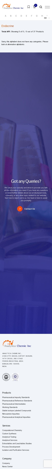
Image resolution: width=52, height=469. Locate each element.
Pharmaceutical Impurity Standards (16, 397)
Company (6, 463)
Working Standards (10, 407)
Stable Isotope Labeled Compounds (16, 410)
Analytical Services (9, 440)
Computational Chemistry (12, 430)
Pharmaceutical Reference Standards (17, 401)
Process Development (11, 447)
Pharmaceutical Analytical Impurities (16, 417)
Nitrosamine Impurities (11, 414)
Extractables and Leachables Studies (17, 443)
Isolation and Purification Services (15, 450)
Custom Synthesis (9, 434)
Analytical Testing (9, 437)
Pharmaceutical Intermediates (14, 404)
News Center (7, 466)
